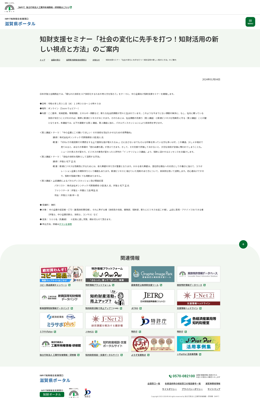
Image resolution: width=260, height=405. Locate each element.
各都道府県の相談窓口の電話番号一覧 (183, 383)
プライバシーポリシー (192, 389)
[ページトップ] (243, 244)
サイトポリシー (169, 389)
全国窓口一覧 (153, 383)
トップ (42, 59)
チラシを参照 (65, 224)
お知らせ (96, 59)
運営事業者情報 (213, 383)
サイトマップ (214, 389)
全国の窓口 (55, 59)
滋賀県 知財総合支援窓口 (76, 59)
